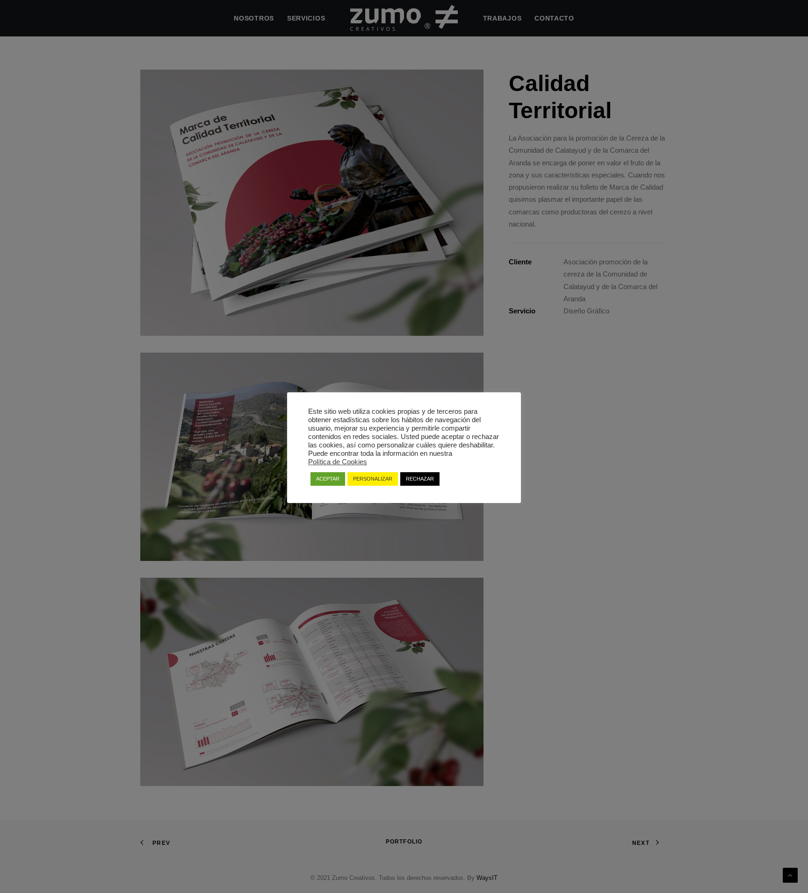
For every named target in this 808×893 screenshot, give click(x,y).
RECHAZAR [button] (420, 479)
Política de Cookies (337, 462)
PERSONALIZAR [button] (372, 479)
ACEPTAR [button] (327, 479)
